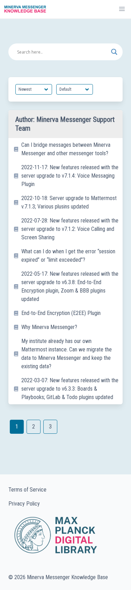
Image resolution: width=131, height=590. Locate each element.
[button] (122, 9)
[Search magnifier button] (114, 52)
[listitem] (65, 149)
